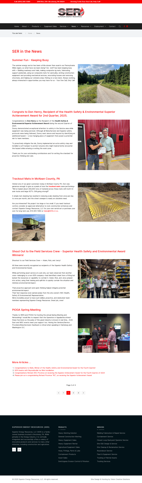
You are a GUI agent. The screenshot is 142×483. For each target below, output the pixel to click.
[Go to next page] (83, 393)
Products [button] (35, 26)
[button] (120, 26)
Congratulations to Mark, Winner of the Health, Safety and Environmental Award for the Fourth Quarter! (55, 368)
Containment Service (105, 437)
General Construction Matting (69, 437)
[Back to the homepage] (71, 12)
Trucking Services (103, 461)
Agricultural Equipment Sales (69, 447)
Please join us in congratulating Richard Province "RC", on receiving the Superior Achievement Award (53, 375)
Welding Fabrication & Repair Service (111, 433)
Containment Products (67, 454)
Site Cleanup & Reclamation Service (110, 447)
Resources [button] (85, 26)
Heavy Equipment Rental (67, 444)
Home (16, 26)
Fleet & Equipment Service (107, 454)
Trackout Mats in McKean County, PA (36, 178)
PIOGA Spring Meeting (26, 309)
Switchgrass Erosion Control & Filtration (73, 461)
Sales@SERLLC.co (51, 211)
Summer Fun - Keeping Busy (30, 60)
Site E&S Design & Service (107, 444)
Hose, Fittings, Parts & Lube (69, 451)
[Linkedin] (19, 449)
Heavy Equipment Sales (67, 440)
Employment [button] (99, 26)
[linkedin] (127, 26)
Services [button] (63, 26)
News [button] (74, 26)
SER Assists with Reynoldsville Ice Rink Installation (34, 370)
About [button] (24, 26)
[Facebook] (124, 26)
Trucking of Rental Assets (107, 458)
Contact (112, 26)
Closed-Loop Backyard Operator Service (112, 440)
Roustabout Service (104, 451)
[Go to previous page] (59, 393)
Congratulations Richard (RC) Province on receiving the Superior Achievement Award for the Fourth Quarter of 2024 (60, 373)
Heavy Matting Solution (67, 433)
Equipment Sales (50, 26)
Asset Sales (62, 458)
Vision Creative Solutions (120, 479)
